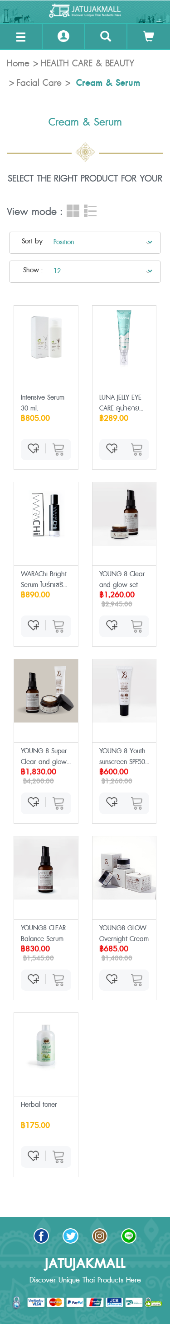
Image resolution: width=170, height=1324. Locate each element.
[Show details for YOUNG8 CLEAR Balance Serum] (46, 868)
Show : (33, 270)
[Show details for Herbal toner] (46, 1045)
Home (18, 63)
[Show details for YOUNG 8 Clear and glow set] (124, 514)
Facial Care (39, 83)
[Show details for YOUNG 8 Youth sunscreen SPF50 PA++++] (124, 691)
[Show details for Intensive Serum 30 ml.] (46, 337)
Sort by (32, 241)
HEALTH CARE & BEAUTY (87, 63)
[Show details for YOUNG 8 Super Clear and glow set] (46, 691)
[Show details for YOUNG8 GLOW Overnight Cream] (124, 868)
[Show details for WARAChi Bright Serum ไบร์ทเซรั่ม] (46, 514)
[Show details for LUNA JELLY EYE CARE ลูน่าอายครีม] (124, 338)
